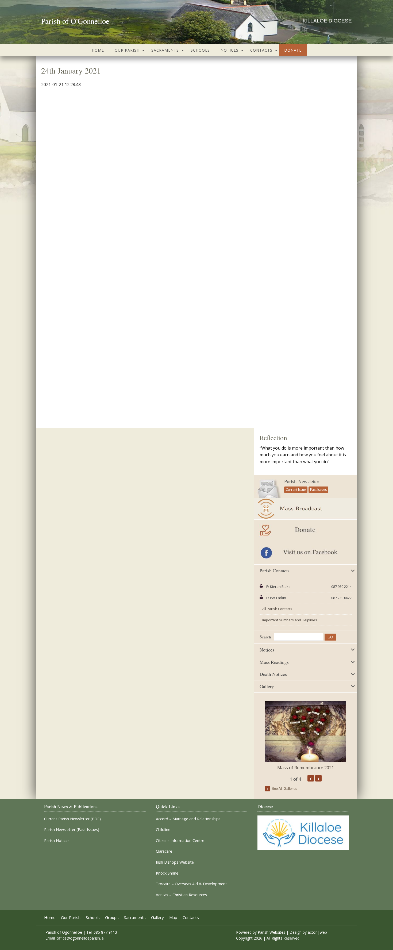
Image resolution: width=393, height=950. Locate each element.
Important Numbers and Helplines (289, 620)
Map (173, 917)
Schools (200, 50)
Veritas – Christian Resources (181, 895)
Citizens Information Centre (180, 840)
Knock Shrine (167, 873)
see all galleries (284, 789)
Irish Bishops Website (175, 862)
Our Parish (127, 50)
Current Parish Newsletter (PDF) (72, 819)
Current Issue (296, 489)
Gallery (157, 917)
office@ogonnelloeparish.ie (80, 938)
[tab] (305, 571)
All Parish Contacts (277, 608)
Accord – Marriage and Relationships (188, 819)
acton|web (317, 932)
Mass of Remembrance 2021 (305, 768)
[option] (305, 736)
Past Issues (318, 489)
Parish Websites (271, 932)
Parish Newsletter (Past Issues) (71, 830)
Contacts (261, 50)
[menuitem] (97, 50)
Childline (163, 830)
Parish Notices (57, 840)
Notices (229, 50)
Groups (112, 917)
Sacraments (165, 50)
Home (98, 50)
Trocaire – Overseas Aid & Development (191, 884)
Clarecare (164, 851)
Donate (293, 50)
